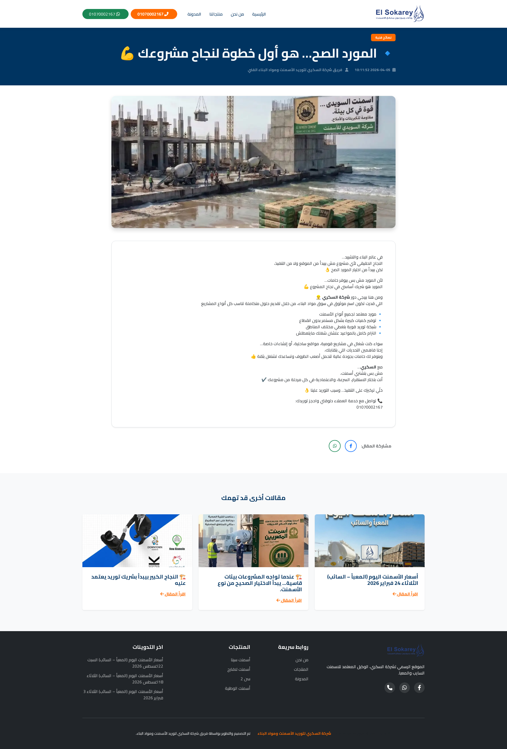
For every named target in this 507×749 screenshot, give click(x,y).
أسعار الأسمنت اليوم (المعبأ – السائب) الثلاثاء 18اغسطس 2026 (125, 679)
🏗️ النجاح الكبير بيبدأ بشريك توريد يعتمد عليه (138, 580)
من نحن (237, 14)
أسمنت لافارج (238, 669)
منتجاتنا (216, 14)
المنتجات (301, 669)
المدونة (194, 14)
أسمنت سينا (240, 660)
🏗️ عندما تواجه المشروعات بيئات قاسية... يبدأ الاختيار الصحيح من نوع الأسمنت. (260, 583)
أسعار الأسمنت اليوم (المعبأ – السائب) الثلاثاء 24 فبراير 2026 (372, 580)
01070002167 (150, 14)
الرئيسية (259, 14)
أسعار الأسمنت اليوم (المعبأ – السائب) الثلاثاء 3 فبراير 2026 (123, 694)
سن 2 (245, 679)
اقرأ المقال (407, 593)
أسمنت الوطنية (237, 688)
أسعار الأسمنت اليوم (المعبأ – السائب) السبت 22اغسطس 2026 (125, 663)
